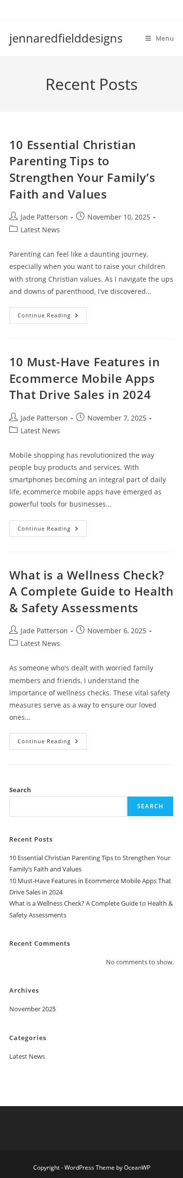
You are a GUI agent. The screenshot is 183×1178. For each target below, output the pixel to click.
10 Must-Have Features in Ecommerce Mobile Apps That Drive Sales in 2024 (84, 378)
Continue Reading (52, 317)
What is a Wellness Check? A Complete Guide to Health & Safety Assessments (91, 591)
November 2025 (32, 1008)
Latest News (40, 229)
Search (20, 789)
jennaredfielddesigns (65, 38)
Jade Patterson (44, 217)
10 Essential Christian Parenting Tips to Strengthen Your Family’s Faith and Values (82, 169)
